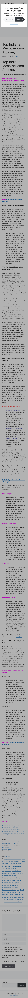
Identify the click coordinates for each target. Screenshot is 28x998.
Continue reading (14, 24)
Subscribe (20, 19)
